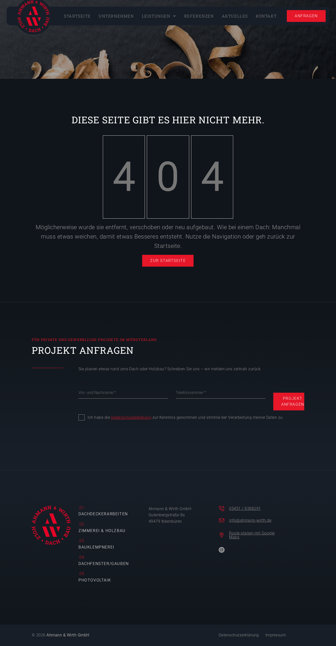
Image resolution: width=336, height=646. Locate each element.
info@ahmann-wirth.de (250, 520)
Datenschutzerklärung (131, 417)
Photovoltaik (94, 580)
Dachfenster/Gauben (103, 563)
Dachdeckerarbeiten (103, 514)
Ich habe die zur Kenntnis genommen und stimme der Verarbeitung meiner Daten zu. (186, 417)
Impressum (275, 635)
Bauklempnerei (96, 547)
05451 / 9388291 (245, 508)
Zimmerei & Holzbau (102, 530)
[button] (159, 16)
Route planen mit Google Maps (252, 535)
